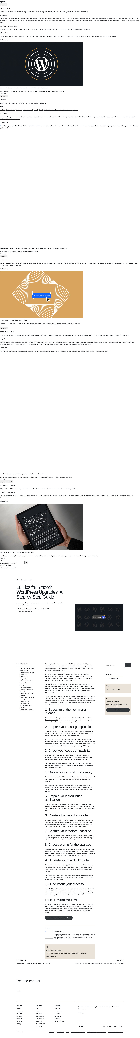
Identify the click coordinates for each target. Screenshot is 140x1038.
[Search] (1, 568)
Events (38, 1011)
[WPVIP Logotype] (70, 1)
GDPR (67, 1032)
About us (57, 1008)
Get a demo (3, 565)
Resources (3, 328)
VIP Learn (39, 1026)
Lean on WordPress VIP (27, 710)
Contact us (58, 1016)
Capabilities (20, 1011)
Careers (57, 1013)
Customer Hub (40, 1018)
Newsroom (58, 1011)
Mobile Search (4, 563)
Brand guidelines (60, 1021)
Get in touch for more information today (59, 918)
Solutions (3, 96)
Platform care (21, 1021)
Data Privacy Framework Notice (78, 1032)
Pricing (2, 560)
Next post (119, 960)
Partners (3, 256)
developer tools (69, 731)
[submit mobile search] (26, 562)
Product (19, 1008)
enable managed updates (83, 684)
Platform (3, 5)
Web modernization (26, 580)
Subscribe (118, 710)
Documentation (40, 1024)
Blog (18, 580)
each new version (65, 666)
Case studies (40, 1016)
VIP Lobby (78, 718)
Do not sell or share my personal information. (96, 1032)
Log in (9, 565)
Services (19, 1016)
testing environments (86, 731)
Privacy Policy (52, 1032)
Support (57, 1018)
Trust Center (39, 1021)
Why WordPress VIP (6, 482)
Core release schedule (51, 720)
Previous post (22, 960)
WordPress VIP (44, 609)
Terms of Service (60, 1032)
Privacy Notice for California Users (115, 1032)
